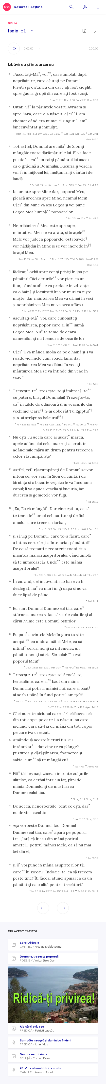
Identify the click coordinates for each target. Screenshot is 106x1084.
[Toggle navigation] (99, 7)
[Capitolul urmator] (63, 908)
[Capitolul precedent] (43, 908)
